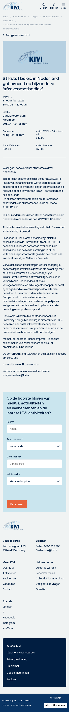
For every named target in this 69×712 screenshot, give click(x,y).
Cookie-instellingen (18, 672)
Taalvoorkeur (15, 439)
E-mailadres (14, 456)
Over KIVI (8, 567)
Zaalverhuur (10, 578)
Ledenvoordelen (45, 573)
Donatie (40, 589)
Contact (7, 589)
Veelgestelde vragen (48, 583)
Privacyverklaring (17, 659)
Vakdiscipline (14, 474)
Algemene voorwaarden (21, 652)
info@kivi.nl (51, 550)
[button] (43, 6)
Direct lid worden (46, 567)
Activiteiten (9, 573)
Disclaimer (13, 666)
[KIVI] (14, 6)
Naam (10, 422)
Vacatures (9, 583)
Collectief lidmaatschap (49, 578)
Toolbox (11, 679)
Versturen (16, 504)
